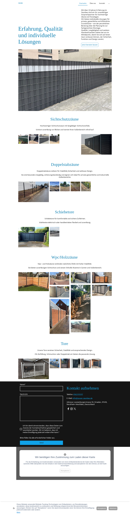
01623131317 (78, 394)
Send (41, 443)
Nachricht (24, 394)
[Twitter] (75, 409)
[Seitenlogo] (33, 5)
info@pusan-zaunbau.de (82, 398)
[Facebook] (68, 409)
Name (22, 384)
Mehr (18, 512)
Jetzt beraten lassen (90, 45)
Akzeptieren (65, 471)
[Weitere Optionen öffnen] (109, 3)
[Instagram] (71, 409)
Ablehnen (112, 508)
